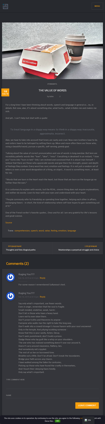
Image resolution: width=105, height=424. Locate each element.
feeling (54, 230)
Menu (97, 6)
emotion (62, 230)
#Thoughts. (52, 84)
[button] (90, 5)
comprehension (22, 230)
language (72, 230)
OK (57, 421)
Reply (42, 278)
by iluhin (50, 96)
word (41, 230)
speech (34, 230)
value (47, 230)
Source (8, 222)
